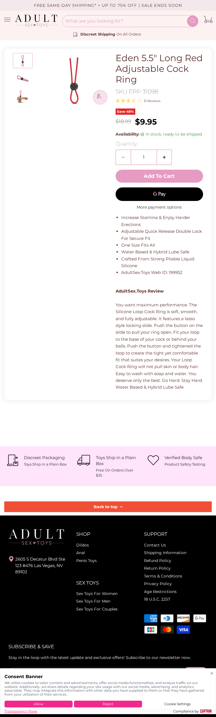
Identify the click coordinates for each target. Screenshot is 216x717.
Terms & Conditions (163, 576)
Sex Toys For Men (93, 601)
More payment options (159, 207)
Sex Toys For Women (97, 593)
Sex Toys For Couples (97, 609)
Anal (80, 552)
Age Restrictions (160, 591)
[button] (23, 60)
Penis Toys (86, 560)
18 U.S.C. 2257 (157, 599)
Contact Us (155, 545)
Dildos (82, 545)
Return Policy (157, 568)
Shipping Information (165, 552)
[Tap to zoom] (100, 97)
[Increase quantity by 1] (164, 157)
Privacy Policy (158, 583)
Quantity (126, 144)
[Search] (192, 21)
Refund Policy (157, 560)
